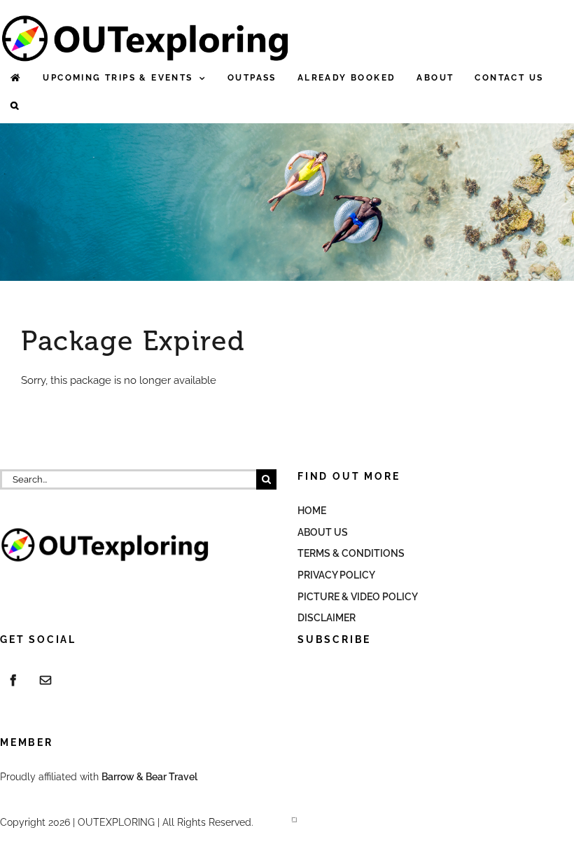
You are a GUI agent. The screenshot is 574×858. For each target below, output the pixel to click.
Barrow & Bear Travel (151, 776)
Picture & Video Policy (358, 596)
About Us (323, 532)
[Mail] (45, 680)
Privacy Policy (336, 575)
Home (312, 510)
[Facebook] (13, 680)
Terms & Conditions (351, 553)
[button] (15, 106)
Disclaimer (327, 617)
